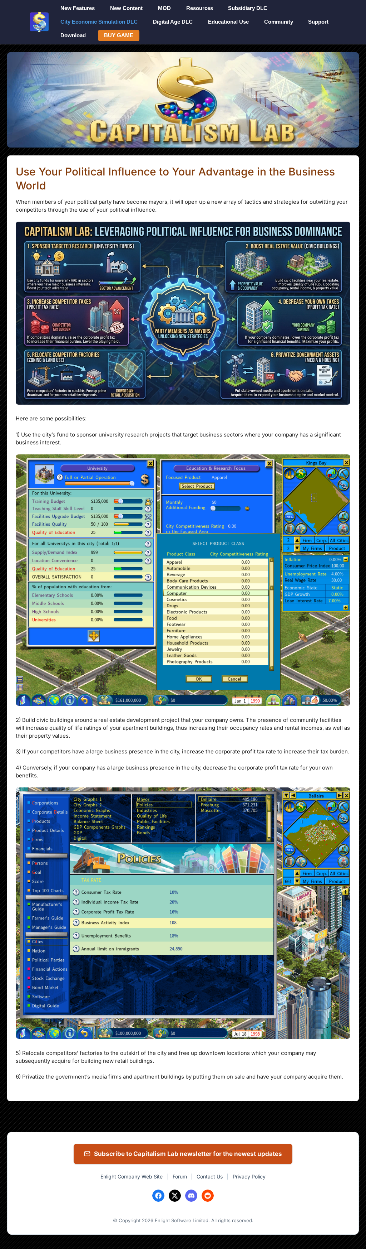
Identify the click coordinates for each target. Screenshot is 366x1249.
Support (318, 22)
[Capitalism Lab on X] (175, 1196)
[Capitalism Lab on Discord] (191, 1196)
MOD (164, 8)
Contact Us (210, 1176)
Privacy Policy (249, 1176)
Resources (199, 8)
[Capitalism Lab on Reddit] (208, 1196)
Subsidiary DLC (247, 8)
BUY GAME (118, 35)
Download (73, 35)
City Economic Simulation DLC (99, 22)
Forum (180, 1176)
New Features (77, 8)
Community (278, 22)
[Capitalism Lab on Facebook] (158, 1196)
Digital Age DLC (173, 22)
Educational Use (228, 22)
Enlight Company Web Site (131, 1176)
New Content (126, 8)
